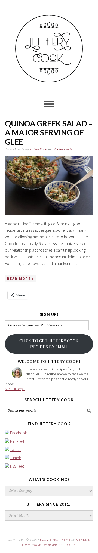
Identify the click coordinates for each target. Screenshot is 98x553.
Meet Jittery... (15, 388)
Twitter (15, 449)
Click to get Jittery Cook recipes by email (49, 344)
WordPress (53, 545)
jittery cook (49, 46)
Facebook (18, 432)
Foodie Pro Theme (55, 539)
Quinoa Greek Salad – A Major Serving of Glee (49, 132)
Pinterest (17, 441)
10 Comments (62, 149)
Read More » (20, 278)
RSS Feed (17, 466)
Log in (70, 545)
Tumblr (15, 457)
